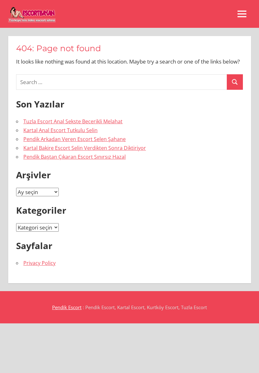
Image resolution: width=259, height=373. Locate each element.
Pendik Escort (66, 307)
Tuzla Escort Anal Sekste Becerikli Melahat (73, 121)
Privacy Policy (39, 263)
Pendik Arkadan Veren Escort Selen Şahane (74, 139)
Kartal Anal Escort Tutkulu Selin (60, 130)
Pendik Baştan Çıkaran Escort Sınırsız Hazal (74, 156)
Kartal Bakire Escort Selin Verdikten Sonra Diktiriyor (84, 147)
